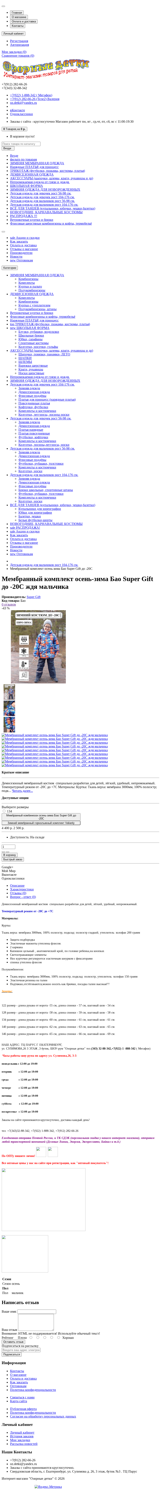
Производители (21, 253)
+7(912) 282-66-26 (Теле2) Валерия (34, 99)
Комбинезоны (28, 279)
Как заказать (19, 241)
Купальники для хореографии (39, 509)
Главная (17, 12)
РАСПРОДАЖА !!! (23, 216)
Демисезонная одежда (34, 392)
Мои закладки (20, 1440)
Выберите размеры (15, 807)
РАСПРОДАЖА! (25, 527)
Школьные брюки (31, 335)
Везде (14, 155)
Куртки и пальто (30, 286)
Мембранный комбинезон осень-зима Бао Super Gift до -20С (41, 817)
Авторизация (19, 44)
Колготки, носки (30, 471)
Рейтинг (8, 1337)
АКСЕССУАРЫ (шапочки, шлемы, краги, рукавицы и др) (51, 178)
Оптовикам (21, 260)
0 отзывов (9, 604)
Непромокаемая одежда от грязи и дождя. (40, 182)
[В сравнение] (7, 852)
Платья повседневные (34, 433)
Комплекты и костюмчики (37, 411)
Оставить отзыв (13, 1341)
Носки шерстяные (31, 373)
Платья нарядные (30, 429)
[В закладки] (3, 852)
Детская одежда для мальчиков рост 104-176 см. (44, 204)
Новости (16, 256)
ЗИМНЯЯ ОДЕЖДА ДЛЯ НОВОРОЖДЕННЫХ (45, 189)
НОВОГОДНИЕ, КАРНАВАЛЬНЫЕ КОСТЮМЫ (46, 212)
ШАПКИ (25, 358)
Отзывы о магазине (24, 249)
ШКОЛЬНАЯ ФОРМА (26, 186)
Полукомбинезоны (31, 290)
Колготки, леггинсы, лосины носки (43, 414)
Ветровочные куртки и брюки (31, 219)
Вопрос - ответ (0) (23, 897)
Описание (17, 885)
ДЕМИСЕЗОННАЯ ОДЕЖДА (32, 174)
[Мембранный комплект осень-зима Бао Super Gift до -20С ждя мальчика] (38, 682)
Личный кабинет (22, 1432)
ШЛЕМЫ (25, 362)
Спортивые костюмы (33, 343)
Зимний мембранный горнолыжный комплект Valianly (41, 823)
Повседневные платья (34, 403)
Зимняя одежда (29, 388)
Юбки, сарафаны (30, 339)
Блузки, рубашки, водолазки (38, 331)
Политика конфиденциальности (33, 1390)
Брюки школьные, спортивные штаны (45, 490)
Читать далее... (22, 790)
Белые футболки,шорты (35, 520)
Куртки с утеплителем (34, 305)
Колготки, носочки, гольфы (38, 347)
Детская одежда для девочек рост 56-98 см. (40, 193)
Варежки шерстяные (33, 365)
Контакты (17, 25)
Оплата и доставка (24, 21)
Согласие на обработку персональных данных (43, 1416)
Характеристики (22, 889)
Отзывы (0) (18, 893)
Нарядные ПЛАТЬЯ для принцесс (34, 167)
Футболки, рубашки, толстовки (41, 463)
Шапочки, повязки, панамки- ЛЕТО (44, 354)
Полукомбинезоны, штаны (37, 309)
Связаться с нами (22, 1397)
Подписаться (11, 1354)
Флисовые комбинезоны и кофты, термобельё (42, 316)
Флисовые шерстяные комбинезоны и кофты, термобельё (51, 223)
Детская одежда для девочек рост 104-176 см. (42, 197)
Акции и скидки (25, 237)
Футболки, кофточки (33, 437)
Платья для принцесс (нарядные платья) (47, 399)
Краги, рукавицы (30, 369)
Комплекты (26, 282)
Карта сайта (18, 1401)
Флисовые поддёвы (32, 396)
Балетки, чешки (29, 516)
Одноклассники (21, 114)
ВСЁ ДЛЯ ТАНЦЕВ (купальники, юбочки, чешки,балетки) (52, 208)
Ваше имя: (9, 1311)
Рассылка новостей (24, 1444)
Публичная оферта (23, 1409)
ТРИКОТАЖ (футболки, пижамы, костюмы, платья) (47, 170)
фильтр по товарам (23, 159)
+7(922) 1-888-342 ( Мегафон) (31, 95)
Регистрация (19, 41)
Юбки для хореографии (35, 512)
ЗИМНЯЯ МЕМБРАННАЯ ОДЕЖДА (37, 163)
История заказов (22, 1436)
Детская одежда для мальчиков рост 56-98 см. (42, 201)
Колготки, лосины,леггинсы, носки (43, 444)
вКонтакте (17, 110)
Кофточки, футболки (33, 407)
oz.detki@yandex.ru (23, 102)
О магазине (19, 17)
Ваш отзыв (9, 1329)
